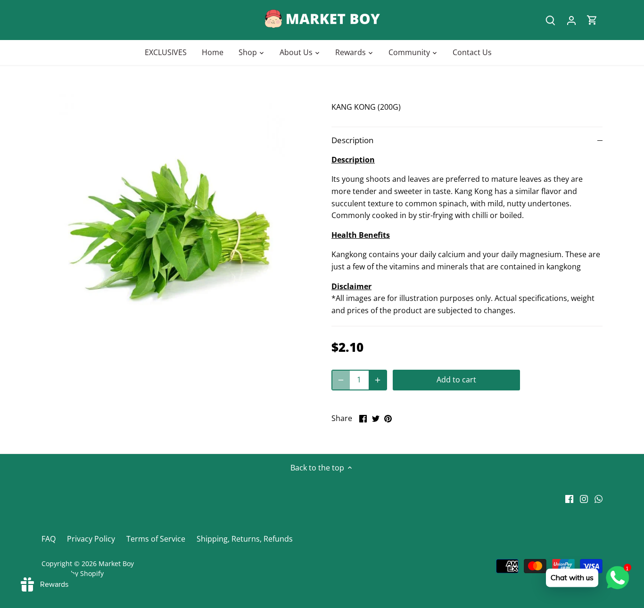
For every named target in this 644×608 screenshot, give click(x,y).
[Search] (550, 20)
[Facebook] (569, 498)
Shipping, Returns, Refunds (245, 539)
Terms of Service (155, 539)
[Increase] (378, 380)
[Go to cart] (592, 20)
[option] (175, 224)
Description (352, 140)
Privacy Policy (91, 539)
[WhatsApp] (598, 498)
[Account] (571, 20)
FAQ (48, 539)
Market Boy (116, 563)
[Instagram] (584, 498)
